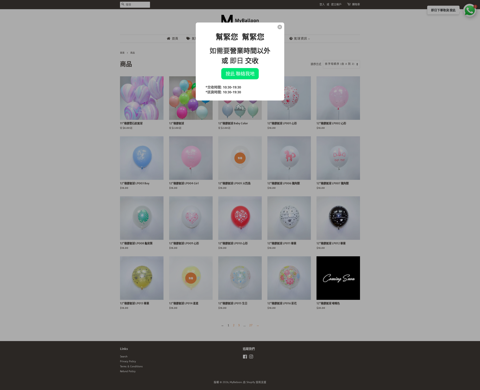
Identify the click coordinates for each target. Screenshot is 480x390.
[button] (280, 27)
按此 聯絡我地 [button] (240, 73)
